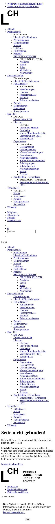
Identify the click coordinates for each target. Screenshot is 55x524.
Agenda (17, 103)
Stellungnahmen (21, 42)
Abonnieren (13, 215)
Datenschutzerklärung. (14, 512)
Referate (17, 53)
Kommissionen (27, 155)
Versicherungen (27, 89)
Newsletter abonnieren (12, 464)
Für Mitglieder (20, 83)
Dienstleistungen (15, 75)
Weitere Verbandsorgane (31, 152)
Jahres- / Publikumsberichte (33, 133)
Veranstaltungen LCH (30, 136)
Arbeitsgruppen (27, 163)
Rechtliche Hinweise (17, 489)
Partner (23, 171)
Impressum (12, 486)
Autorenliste (19, 204)
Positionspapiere (21, 40)
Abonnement (26, 73)
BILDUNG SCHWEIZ (24, 56)
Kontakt (17, 199)
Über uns (17, 122)
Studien (17, 45)
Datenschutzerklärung (17, 492)
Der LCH (12, 114)
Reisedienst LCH (28, 94)
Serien (23, 64)
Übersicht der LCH (22, 119)
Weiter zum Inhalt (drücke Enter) (23, 6)
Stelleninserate (20, 105)
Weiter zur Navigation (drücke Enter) (25, 3)
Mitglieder (12, 212)
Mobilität (24, 97)
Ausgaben (24, 62)
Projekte (24, 174)
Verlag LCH (13, 188)
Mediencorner (14, 220)
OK (27, 519)
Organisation (19, 141)
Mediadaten (25, 70)
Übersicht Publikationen (25, 37)
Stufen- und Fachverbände (32, 160)
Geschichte (25, 130)
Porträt (16, 193)
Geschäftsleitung (28, 149)
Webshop (11, 207)
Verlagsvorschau (21, 201)
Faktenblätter (19, 51)
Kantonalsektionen (29, 157)
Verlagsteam (19, 196)
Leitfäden (18, 48)
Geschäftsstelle (27, 146)
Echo (22, 67)
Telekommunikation (29, 100)
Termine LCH (26, 138)
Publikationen (14, 31)
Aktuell (11, 29)
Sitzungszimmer (21, 111)
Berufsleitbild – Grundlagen (26, 177)
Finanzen (24, 92)
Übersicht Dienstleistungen (26, 81)
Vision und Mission (29, 127)
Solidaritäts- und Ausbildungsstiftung (29, 167)
